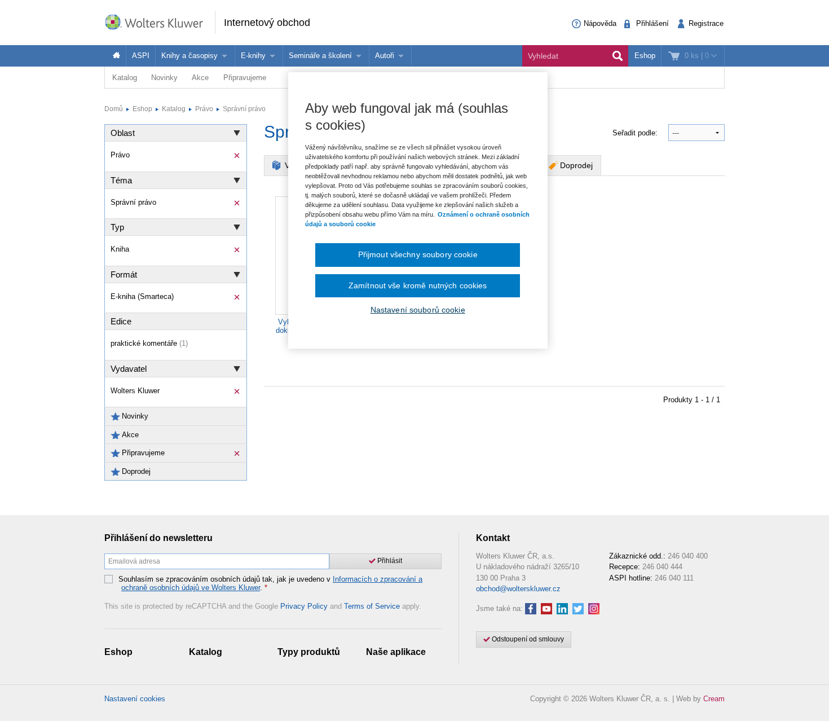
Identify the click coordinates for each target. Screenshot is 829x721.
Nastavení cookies (134, 698)
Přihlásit (389, 561)
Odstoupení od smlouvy (527, 639)
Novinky (164, 77)
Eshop (644, 55)
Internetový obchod (267, 22)
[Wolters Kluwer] (159, 21)
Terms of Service (372, 606)
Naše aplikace (396, 652)
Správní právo (244, 109)
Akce (200, 77)
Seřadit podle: (636, 133)
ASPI (140, 55)
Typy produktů (308, 652)
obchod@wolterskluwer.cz (518, 588)
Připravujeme (244, 77)
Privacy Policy (304, 606)
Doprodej (576, 165)
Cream (714, 698)
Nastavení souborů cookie (418, 309)
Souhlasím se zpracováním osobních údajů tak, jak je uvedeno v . (270, 583)
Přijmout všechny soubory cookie (418, 254)
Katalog (124, 77)
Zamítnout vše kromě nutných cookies (418, 285)
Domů (113, 109)
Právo (204, 109)
